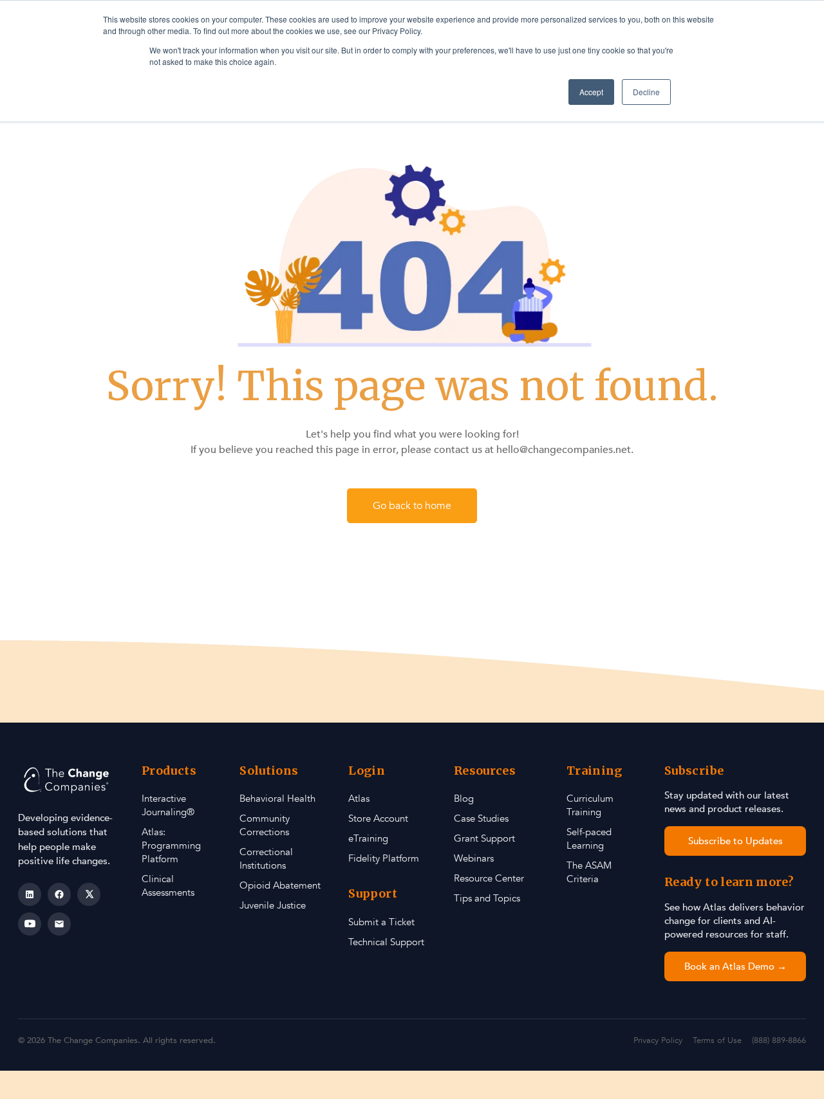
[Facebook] (59, 894)
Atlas (359, 798)
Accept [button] (591, 91)
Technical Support (386, 942)
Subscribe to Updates (735, 841)
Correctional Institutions (266, 858)
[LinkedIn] (29, 894)
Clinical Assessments (168, 886)
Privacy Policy (657, 1040)
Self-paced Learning (589, 839)
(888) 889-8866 (779, 1040)
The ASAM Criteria (589, 872)
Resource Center (489, 878)
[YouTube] (29, 924)
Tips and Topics (487, 898)
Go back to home (412, 506)
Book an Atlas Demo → (735, 966)
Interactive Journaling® (168, 805)
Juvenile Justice (272, 905)
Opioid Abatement (280, 885)
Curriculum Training (589, 805)
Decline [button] (646, 91)
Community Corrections (264, 825)
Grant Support (484, 838)
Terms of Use (717, 1040)
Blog (464, 798)
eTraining (368, 838)
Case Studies (481, 818)
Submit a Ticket (381, 922)
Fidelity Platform (383, 858)
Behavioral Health (277, 798)
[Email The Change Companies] (59, 924)
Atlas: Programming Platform (171, 845)
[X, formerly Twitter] (88, 894)
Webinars (474, 858)
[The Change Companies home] (67, 780)
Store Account (378, 818)
